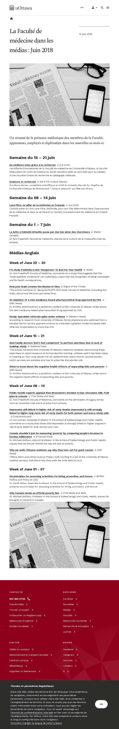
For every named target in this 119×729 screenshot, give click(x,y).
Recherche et (76, 626)
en (82, 7)
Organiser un (22, 671)
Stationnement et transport (28, 654)
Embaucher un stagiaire (25, 615)
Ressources (21, 620)
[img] (20, 8)
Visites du (19, 649)
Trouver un (19, 609)
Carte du (18, 660)
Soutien (19, 626)
